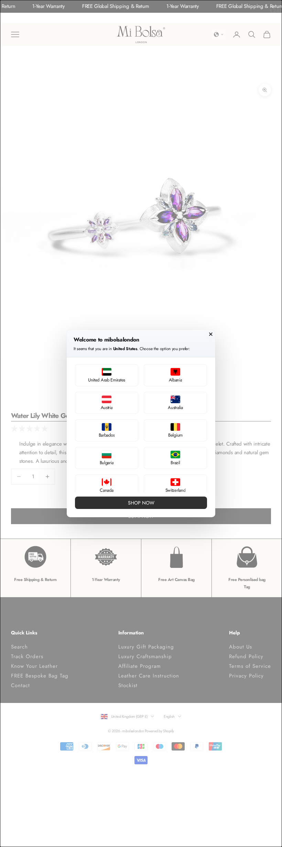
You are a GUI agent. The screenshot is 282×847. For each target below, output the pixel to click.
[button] (106, 375)
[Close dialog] (211, 334)
